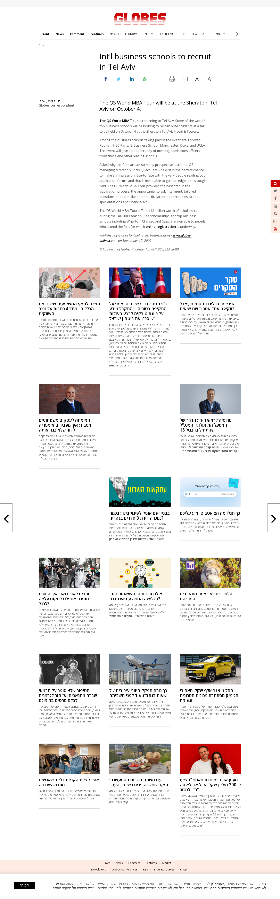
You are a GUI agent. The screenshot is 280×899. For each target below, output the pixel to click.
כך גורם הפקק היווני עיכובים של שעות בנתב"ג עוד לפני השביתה (138, 693)
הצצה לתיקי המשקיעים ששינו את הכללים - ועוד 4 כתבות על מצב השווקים (69, 308)
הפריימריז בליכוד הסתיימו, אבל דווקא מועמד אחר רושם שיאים (208, 306)
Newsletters (98, 869)
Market (166, 863)
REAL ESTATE (199, 34)
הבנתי (24, 885)
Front (45, 34)
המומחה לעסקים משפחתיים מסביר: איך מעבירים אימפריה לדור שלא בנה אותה (65, 425)
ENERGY (148, 34)
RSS (145, 869)
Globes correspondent (57, 105)
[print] (172, 80)
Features (97, 34)
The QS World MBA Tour (118, 120)
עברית (183, 869)
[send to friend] (185, 80)
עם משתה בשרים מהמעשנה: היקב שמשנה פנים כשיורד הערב (138, 782)
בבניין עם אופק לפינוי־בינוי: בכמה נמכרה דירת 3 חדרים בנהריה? (139, 515)
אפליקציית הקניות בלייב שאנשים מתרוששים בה (69, 782)
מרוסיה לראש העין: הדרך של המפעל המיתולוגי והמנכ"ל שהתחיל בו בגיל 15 (206, 425)
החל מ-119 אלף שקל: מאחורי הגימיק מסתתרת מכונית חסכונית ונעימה (209, 695)
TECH (183, 34)
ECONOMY (131, 34)
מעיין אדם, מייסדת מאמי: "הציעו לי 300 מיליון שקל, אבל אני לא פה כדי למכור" (210, 784)
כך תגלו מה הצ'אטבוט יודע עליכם (210, 513)
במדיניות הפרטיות (217, 888)
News (60, 34)
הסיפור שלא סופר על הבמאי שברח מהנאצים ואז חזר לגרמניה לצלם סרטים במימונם (68, 695)
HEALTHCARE (166, 34)
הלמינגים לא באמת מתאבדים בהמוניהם (206, 596)
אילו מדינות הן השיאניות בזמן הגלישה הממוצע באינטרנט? (135, 596)
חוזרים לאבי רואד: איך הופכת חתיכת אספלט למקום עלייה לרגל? (65, 598)
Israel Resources (164, 869)
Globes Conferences (125, 869)
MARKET (114, 34)
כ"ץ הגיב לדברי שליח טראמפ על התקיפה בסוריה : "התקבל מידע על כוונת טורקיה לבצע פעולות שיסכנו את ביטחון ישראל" (138, 311)
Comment (77, 34)
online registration (161, 226)
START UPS (219, 34)
